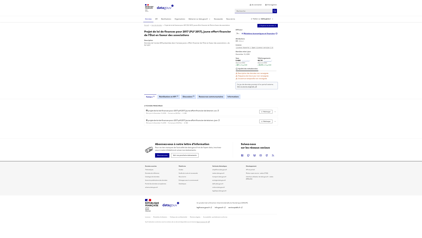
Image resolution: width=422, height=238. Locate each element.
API (156, 19)
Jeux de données (157, 25)
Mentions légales (195, 217)
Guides (181, 170)
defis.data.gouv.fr (217, 184)
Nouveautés (218, 19)
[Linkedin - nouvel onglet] (242, 155)
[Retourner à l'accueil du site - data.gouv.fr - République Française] (171, 205)
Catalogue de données (152, 177)
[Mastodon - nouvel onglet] (248, 155)
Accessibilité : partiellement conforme (215, 217)
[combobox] (256, 11)
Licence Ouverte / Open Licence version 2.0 (254, 47)
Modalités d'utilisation (160, 217)
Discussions (188, 96)
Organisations (180, 19)
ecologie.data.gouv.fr (219, 180)
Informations (233, 96)
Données (148, 19)
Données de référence (152, 173)
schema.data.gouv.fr (151, 187)
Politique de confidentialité (178, 217)
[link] (256, 5)
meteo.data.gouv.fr (218, 173)
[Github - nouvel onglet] (267, 155)
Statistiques (182, 184)
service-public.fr (234, 207)
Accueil (146, 25)
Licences (147, 217)
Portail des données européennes (155, 184)
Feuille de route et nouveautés (188, 173)
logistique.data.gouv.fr (219, 191)
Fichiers (150, 96)
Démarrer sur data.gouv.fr (198, 19)
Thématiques (149, 170)
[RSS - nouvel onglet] (273, 155)
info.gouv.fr (219, 207)
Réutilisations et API (168, 96)
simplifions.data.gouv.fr (219, 170)
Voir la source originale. (246, 87)
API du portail (250, 170)
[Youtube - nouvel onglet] (260, 155)
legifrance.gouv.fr (203, 207)
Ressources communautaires (211, 96)
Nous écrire (230, 19)
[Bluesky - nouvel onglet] (254, 155)
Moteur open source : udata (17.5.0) (257, 173)
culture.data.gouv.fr (218, 187)
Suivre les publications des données (156, 180)
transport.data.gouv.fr (219, 177)
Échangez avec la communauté (188, 180)
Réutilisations (166, 19)
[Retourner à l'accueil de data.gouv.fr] (165, 7)
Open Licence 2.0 (202, 222)
